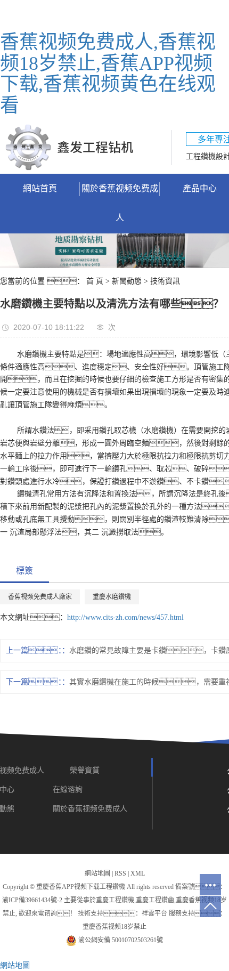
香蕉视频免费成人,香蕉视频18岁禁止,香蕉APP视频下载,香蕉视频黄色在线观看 (108, 73)
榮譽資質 (86, 770)
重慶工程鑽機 (115, 900)
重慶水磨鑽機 (112, 597)
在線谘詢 (68, 790)
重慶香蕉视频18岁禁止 (114, 926)
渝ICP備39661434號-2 (32, 900)
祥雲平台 (154, 913)
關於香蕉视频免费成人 (119, 203)
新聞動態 (127, 281)
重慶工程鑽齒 (155, 900)
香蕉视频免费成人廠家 (40, 597)
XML (137, 873)
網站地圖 (97, 873)
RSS (120, 873)
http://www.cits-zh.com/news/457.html (125, 617)
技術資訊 (165, 281)
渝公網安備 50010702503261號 (120, 940)
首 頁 (94, 281)
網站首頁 (40, 188)
